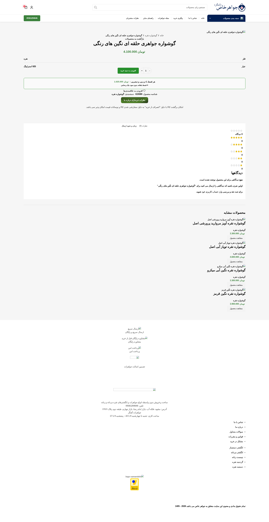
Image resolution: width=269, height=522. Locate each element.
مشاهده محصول (236, 238)
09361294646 (32, 18)
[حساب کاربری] (31, 7)
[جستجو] (95, 7)
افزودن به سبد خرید (128, 71)
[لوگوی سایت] (229, 7)
